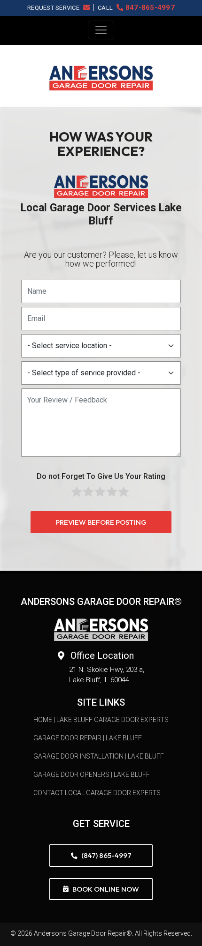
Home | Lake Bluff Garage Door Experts (101, 719)
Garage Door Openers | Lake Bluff (91, 774)
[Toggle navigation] (101, 30)
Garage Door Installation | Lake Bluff (98, 756)
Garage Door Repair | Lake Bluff (87, 738)
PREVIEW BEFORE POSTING (101, 522)
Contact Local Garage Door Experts (97, 793)
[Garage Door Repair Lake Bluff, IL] (101, 78)
